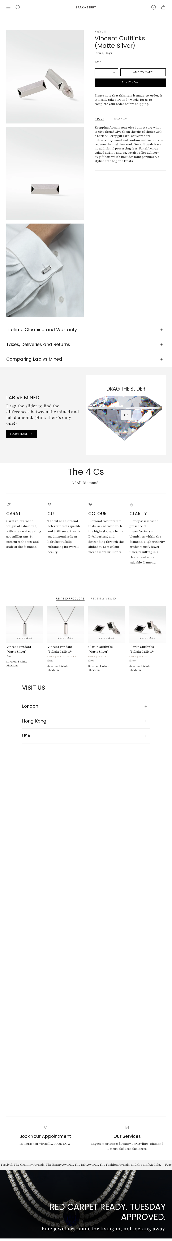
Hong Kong (34, 721)
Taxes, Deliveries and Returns (38, 344)
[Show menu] (8, 7)
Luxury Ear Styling (134, 1144)
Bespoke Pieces (136, 1149)
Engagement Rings (105, 1144)
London (30, 706)
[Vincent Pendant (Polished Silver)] (65, 624)
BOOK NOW (61, 1144)
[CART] (163, 7)
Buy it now (130, 82)
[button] (18, 7)
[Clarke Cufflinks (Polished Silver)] (147, 624)
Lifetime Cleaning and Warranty (41, 330)
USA (26, 736)
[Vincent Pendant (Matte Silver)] (24, 624)
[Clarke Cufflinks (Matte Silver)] (106, 624)
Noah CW (100, 31)
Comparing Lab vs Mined (34, 359)
